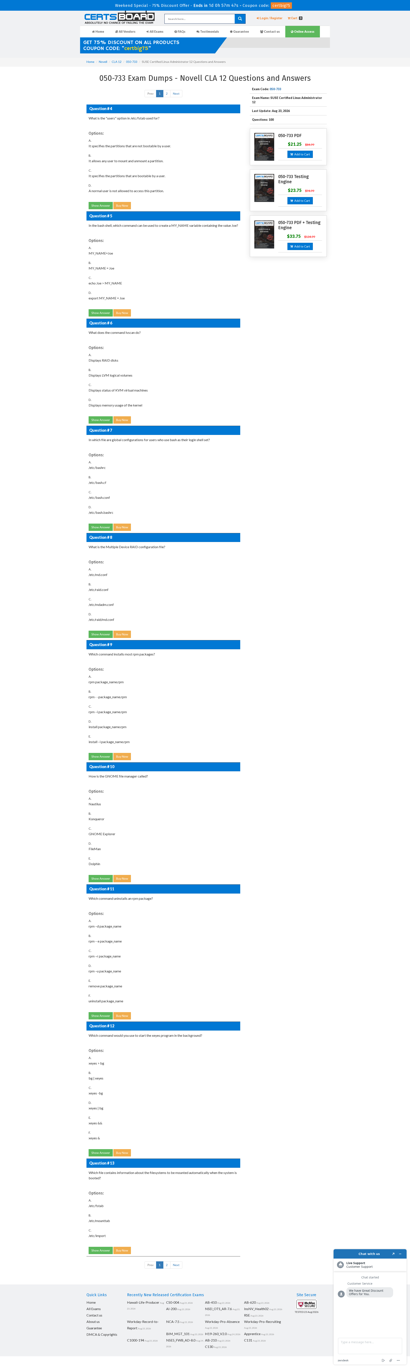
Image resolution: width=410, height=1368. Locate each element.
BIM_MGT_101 (178, 1334)
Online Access (303, 31)
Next (176, 93)
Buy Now (122, 205)
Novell (103, 61)
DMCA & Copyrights (101, 1334)
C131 (248, 1340)
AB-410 (211, 1302)
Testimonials (209, 31)
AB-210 (211, 1340)
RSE (247, 1315)
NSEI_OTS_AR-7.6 (218, 1309)
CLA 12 (117, 61)
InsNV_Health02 (256, 1309)
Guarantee (241, 31)
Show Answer (100, 205)
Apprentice (252, 1334)
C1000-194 (135, 1340)
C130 (209, 1346)
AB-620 (250, 1302)
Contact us (271, 31)
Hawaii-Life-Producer (143, 1302)
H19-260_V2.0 (216, 1334)
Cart (296, 18)
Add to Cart (301, 154)
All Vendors (126, 31)
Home (99, 31)
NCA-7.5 (172, 1321)
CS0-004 (172, 1302)
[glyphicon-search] (240, 19)
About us (93, 1321)
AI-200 (171, 1309)
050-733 (131, 61)
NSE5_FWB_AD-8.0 (180, 1340)
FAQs (181, 31)
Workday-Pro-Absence (222, 1321)
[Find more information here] (370, 1307)
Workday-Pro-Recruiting (262, 1321)
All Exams (156, 31)
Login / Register (271, 18)
